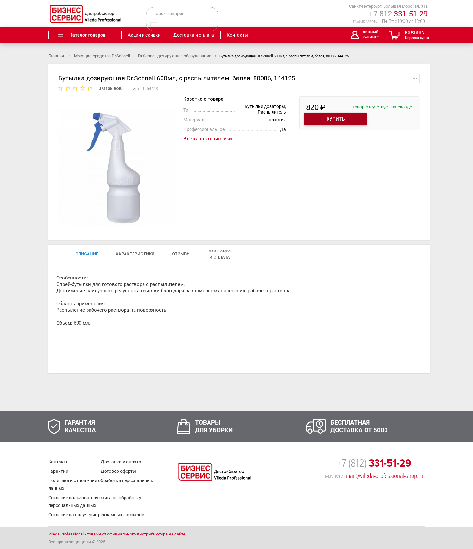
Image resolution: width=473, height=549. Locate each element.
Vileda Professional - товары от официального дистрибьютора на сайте (116, 534)
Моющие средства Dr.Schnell (102, 55)
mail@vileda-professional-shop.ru (384, 476)
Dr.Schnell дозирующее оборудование (174, 55)
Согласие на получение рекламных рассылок (96, 514)
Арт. (137, 89)
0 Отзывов (110, 88)
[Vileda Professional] (85, 13)
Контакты (59, 461)
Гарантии (58, 471)
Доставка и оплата (121, 461)
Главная (56, 55)
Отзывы (181, 254)
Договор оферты (118, 471)
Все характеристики (207, 139)
